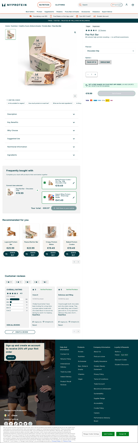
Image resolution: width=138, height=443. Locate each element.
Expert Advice (107, 11)
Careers (97, 413)
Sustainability (98, 393)
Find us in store (99, 356)
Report (34, 325)
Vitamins (59, 11)
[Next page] (78, 331)
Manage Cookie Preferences (15, 410)
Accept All (122, 434)
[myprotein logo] (14, 5)
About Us (97, 351)
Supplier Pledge (99, 398)
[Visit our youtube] (21, 424)
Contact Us (64, 354)
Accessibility (98, 403)
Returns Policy (65, 359)
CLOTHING (60, 5)
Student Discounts (122, 364)
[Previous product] (74, 262)
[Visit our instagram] (6, 424)
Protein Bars (46, 26)
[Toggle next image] (75, 96)
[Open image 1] (10, 34)
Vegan (80, 379)
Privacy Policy (99, 374)
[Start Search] (80, 4)
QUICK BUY (12, 254)
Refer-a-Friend (121, 353)
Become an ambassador (102, 389)
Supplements (49, 11)
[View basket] (133, 5)
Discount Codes (121, 360)
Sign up (11, 357)
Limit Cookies (108, 434)
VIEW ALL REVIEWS (13, 325)
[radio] (91, 62)
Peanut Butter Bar (31, 242)
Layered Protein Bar (11, 243)
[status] (91, 74)
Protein (39, 11)
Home (7, 26)
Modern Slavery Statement (99, 367)
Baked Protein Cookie (71, 243)
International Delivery (65, 365)
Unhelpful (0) (49, 322)
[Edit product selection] (74, 183)
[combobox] (100, 4)
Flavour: (88, 47)
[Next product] (78, 262)
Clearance (96, 11)
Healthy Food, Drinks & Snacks (30, 26)
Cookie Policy (99, 408)
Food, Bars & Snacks (72, 11)
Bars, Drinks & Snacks (83, 367)
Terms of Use (67, 441)
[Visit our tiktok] (16, 424)
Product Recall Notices (65, 383)
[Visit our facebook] (11, 424)
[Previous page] (74, 331)
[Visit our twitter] (25, 424)
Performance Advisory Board (102, 419)
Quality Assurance (100, 361)
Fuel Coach (117, 5)
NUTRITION (44, 5)
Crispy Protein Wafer (51, 243)
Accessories (86, 11)
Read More (36, 314)
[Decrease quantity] (88, 74)
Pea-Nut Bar (56, 26)
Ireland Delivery (65, 376)
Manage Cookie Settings (91, 434)
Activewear (82, 361)
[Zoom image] (75, 32)
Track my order (65, 372)
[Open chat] (30, 424)
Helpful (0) (38, 322)
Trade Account (99, 384)
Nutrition (14, 26)
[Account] (127, 4)
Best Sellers (30, 11)
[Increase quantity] (95, 74)
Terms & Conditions (101, 379)
